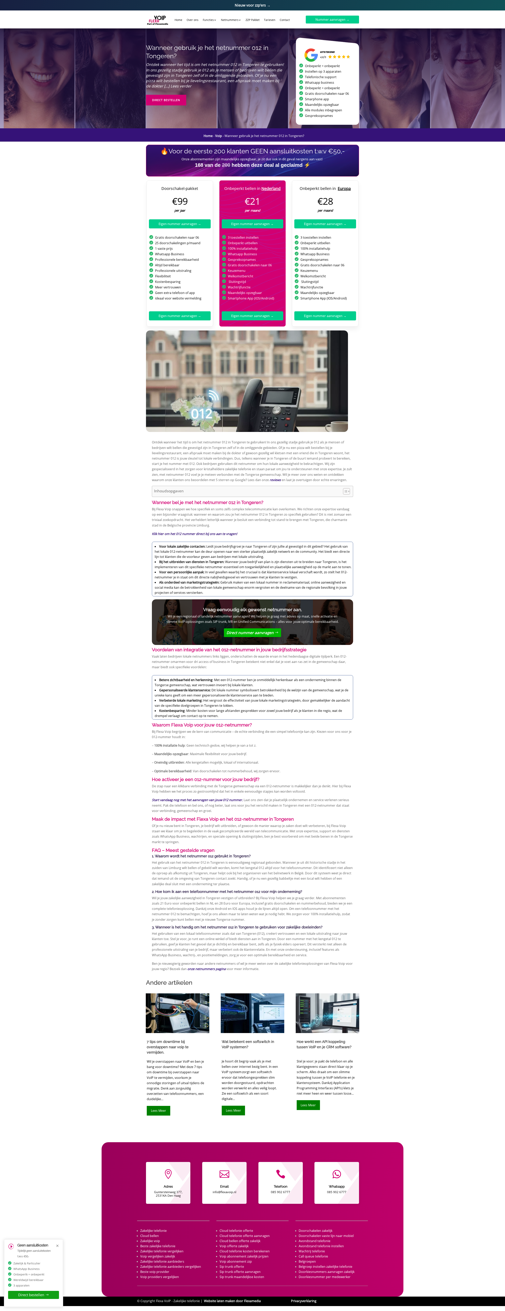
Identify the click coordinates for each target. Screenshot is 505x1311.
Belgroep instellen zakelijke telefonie (325, 1266)
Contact (285, 20)
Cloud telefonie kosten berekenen (245, 1251)
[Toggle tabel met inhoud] (344, 491)
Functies (208, 20)
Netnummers (229, 20)
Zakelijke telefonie (153, 1230)
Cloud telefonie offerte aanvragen (245, 1236)
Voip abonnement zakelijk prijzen (244, 1256)
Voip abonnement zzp (236, 1261)
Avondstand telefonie (314, 1241)
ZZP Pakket (253, 20)
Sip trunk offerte (232, 1266)
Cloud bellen (149, 1236)
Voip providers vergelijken (159, 1277)
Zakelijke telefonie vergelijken (161, 1251)
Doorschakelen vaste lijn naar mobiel (326, 1236)
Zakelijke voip (150, 1241)
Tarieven (269, 20)
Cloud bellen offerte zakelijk (240, 1241)
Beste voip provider (154, 1272)
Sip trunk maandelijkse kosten (242, 1277)
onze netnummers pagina (206, 969)
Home (178, 20)
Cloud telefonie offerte (236, 1230)
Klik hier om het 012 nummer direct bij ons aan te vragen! (194, 534)
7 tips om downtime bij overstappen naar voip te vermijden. (168, 1047)
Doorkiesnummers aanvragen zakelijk (326, 1272)
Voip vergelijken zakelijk (157, 1256)
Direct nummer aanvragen (250, 632)
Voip (218, 136)
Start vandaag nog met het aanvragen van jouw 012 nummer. (197, 800)
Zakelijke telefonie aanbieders (162, 1261)
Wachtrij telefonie (312, 1251)
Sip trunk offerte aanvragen (240, 1272)
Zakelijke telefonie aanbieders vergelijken (170, 1266)
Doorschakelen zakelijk (315, 1230)
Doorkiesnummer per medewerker (325, 1277)
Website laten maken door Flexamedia (232, 1301)
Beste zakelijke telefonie (157, 1246)
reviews (275, 480)
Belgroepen (307, 1261)
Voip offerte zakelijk (234, 1246)
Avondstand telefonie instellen (321, 1246)
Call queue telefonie (313, 1256)
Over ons (192, 20)
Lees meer (158, 1110)
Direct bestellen (166, 100)
